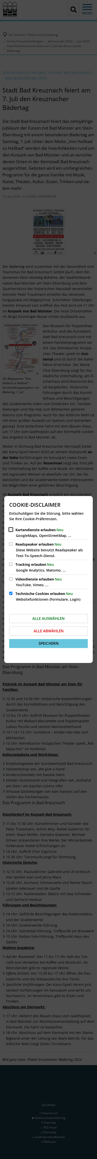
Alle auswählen (48, 618)
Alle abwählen (49, 630)
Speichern (49, 643)
